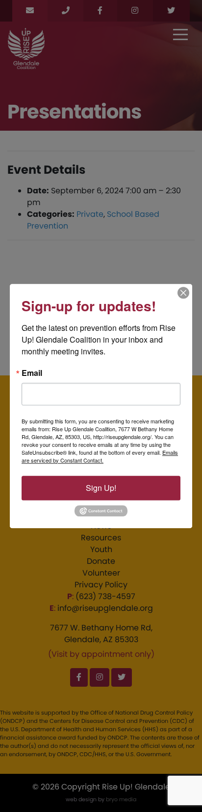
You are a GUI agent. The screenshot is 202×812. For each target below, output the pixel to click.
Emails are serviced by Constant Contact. (100, 456)
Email (32, 373)
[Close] (183, 293)
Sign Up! (101, 487)
